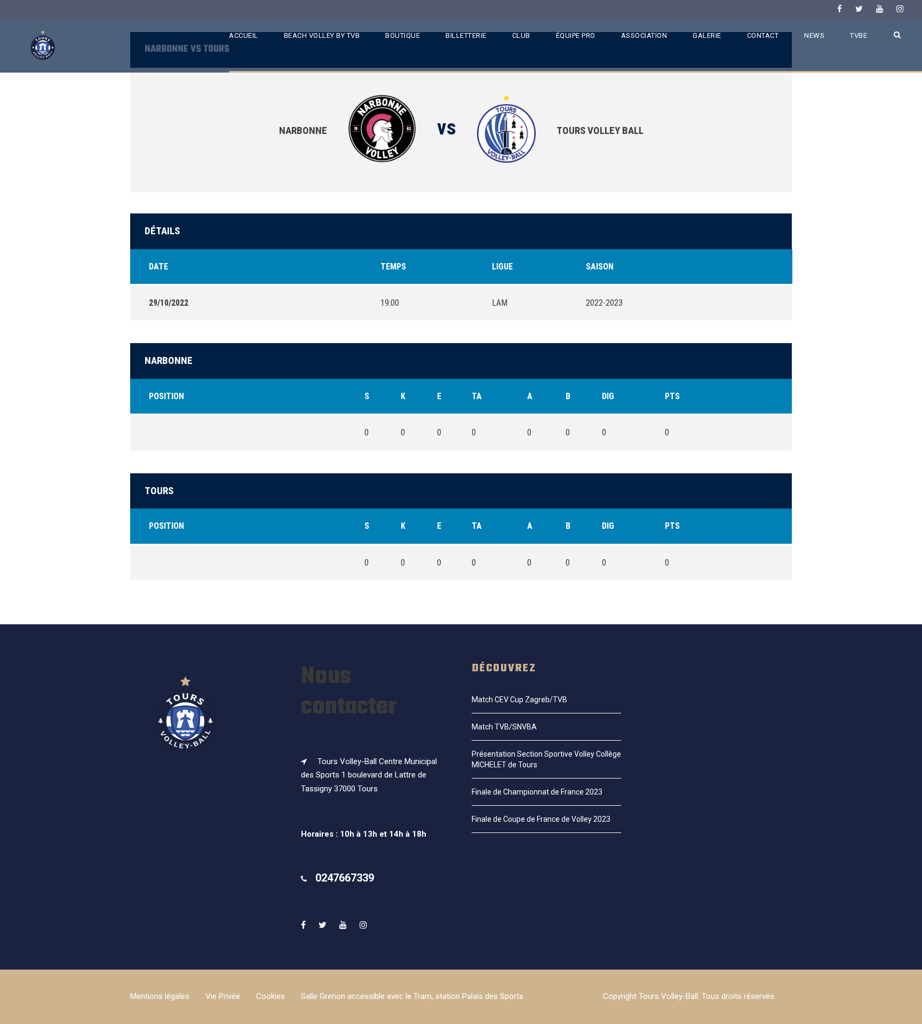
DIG (608, 396)
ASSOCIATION (644, 35)
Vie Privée (222, 996)
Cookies (270, 996)
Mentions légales (159, 996)
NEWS (814, 35)
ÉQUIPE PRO (575, 35)
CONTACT (763, 35)
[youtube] (879, 9)
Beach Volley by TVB (322, 35)
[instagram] (899, 9)
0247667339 (344, 877)
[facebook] (839, 9)
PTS (672, 396)
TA (477, 396)
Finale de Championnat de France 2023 (537, 792)
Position (166, 396)
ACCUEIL (243, 35)
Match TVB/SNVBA (504, 727)
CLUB (521, 35)
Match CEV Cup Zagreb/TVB (519, 699)
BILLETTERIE (466, 35)
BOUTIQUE (402, 35)
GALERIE (707, 35)
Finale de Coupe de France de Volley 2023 (541, 819)
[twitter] (859, 9)
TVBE (858, 35)
